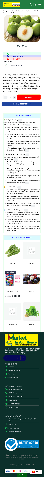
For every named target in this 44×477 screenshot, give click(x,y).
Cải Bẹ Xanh (12, 263)
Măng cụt (31, 291)
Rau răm (31, 263)
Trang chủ (6, 11)
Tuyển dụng (12, 374)
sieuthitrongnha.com (14, 431)
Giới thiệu (11, 367)
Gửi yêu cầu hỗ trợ (13, 407)
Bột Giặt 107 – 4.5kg (12, 291)
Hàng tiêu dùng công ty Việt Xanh (21, 11)
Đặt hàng (28, 97)
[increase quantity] (14, 97)
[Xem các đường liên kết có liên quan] (20, 120)
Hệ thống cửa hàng (14, 370)
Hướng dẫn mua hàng (15, 389)
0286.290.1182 (12, 424)
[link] (22, 444)
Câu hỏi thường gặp (14, 403)
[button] (36, 19)
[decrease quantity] (5, 97)
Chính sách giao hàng (15, 393)
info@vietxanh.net (13, 428)
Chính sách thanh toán (15, 396)
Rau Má (31, 324)
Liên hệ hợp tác (13, 377)
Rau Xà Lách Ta (12, 324)
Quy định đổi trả (12, 400)
